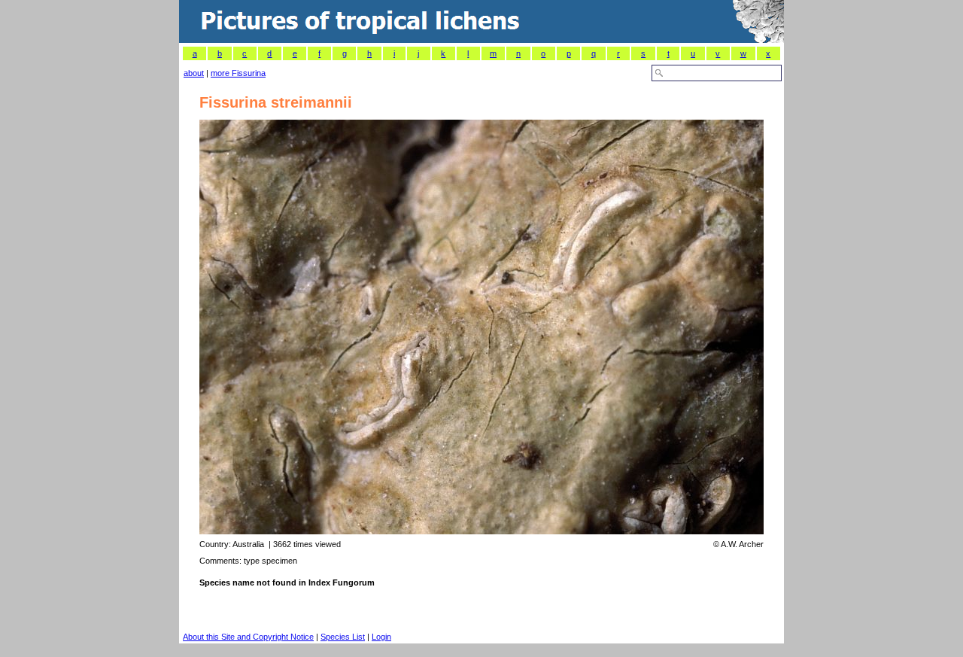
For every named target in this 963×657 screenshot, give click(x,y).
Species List (342, 636)
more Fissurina (238, 73)
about (194, 73)
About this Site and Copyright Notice (248, 636)
